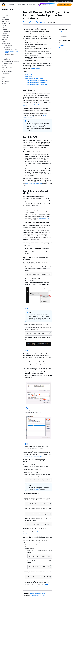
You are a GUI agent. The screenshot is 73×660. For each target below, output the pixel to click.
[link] (45, 9)
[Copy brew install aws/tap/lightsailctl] (50, 480)
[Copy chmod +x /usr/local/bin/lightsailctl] (50, 514)
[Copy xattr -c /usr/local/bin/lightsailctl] (50, 524)
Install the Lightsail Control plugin (34, 78)
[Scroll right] (38, 4)
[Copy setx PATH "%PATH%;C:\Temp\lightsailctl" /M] (50, 333)
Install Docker (28, 74)
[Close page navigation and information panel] (70, 27)
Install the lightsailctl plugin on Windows (38, 80)
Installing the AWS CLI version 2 (33, 183)
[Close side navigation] (19, 9)
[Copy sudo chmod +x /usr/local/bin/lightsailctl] (50, 577)
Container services (35, 68)
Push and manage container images (32, 456)
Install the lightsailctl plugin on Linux (37, 84)
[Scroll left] (8, 4)
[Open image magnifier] (26, 308)
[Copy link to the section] (22, 90)
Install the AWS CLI (30, 76)
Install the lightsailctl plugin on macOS (37, 82)
